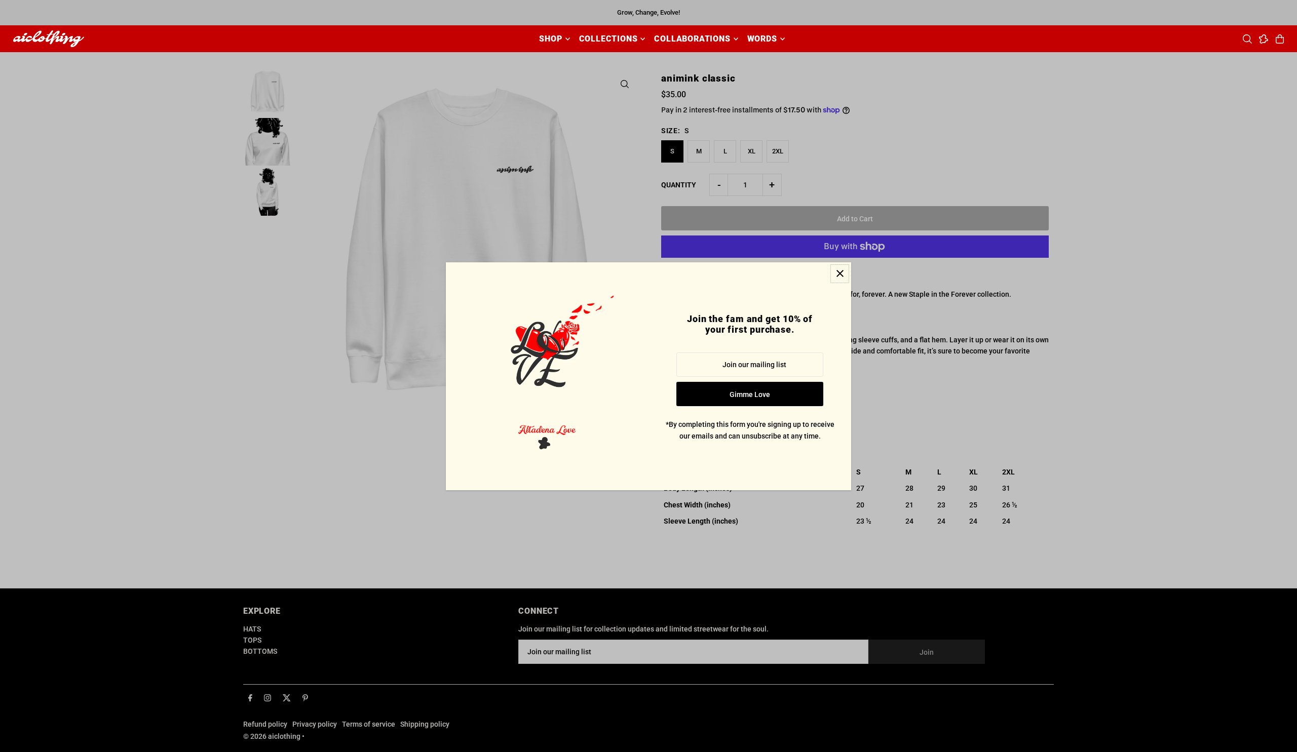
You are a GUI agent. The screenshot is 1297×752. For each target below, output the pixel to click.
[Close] (840, 274)
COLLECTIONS (608, 39)
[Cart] (1280, 39)
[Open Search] (1247, 39)
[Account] (1263, 39)
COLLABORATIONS (692, 39)
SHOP (550, 39)
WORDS (762, 39)
